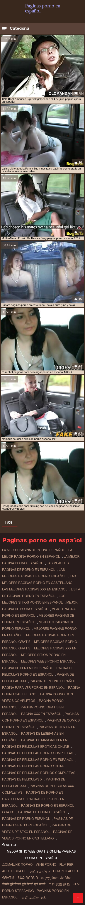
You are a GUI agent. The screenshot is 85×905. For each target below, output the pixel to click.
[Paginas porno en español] (78, 898)
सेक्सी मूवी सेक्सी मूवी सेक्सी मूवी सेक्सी (23, 884)
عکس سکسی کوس (34, 897)
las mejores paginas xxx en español (34, 589)
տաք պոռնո (27, 877)
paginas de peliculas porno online (33, 766)
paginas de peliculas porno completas (37, 753)
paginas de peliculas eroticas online (35, 746)
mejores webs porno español (48, 661)
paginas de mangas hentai (44, 740)
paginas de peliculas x (22, 779)
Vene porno (46, 864)
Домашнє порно (17, 864)
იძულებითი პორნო (56, 877)
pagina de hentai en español (27, 668)
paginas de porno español (42, 812)
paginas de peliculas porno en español (37, 759)
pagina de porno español (53, 681)
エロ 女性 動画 (59, 884)
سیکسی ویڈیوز (40, 871)
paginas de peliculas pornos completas (38, 773)
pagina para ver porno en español (33, 687)
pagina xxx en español (41, 714)
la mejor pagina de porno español (33, 550)
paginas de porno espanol (26, 818)
